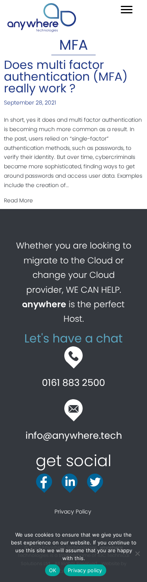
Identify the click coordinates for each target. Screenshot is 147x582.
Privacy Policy (73, 511)
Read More (18, 200)
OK (52, 570)
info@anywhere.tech (73, 435)
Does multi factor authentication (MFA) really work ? (66, 76)
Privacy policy (85, 570)
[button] (127, 9)
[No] (137, 553)
